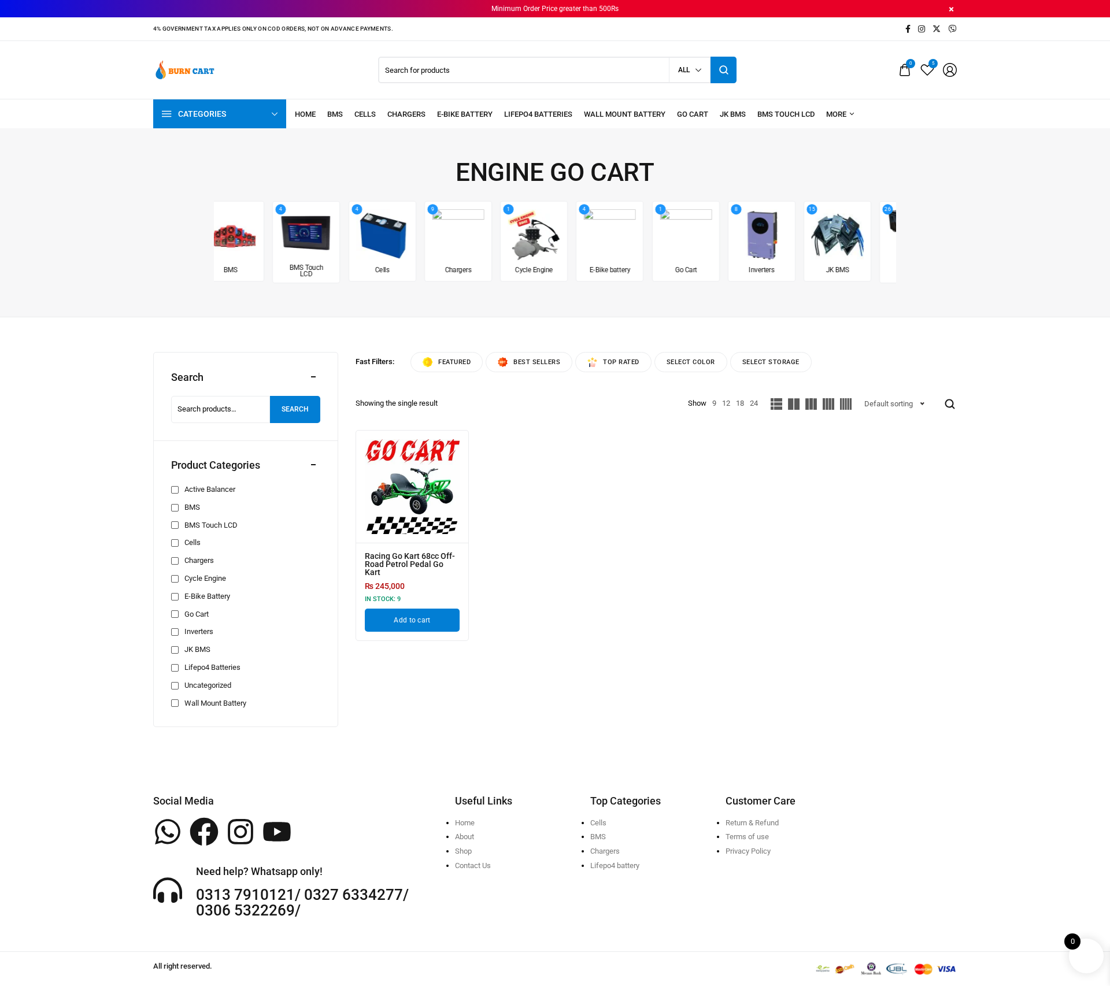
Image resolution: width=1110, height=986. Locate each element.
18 (740, 403)
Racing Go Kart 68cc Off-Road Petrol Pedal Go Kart (410, 564)
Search (295, 409)
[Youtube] (276, 831)
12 (726, 403)
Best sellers (536, 362)
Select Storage (771, 362)
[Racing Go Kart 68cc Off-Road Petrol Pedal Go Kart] (412, 486)
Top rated (621, 362)
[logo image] (185, 69)
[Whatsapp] (167, 831)
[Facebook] (204, 831)
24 (754, 403)
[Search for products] (724, 70)
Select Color (691, 362)
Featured (454, 362)
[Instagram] (240, 831)
